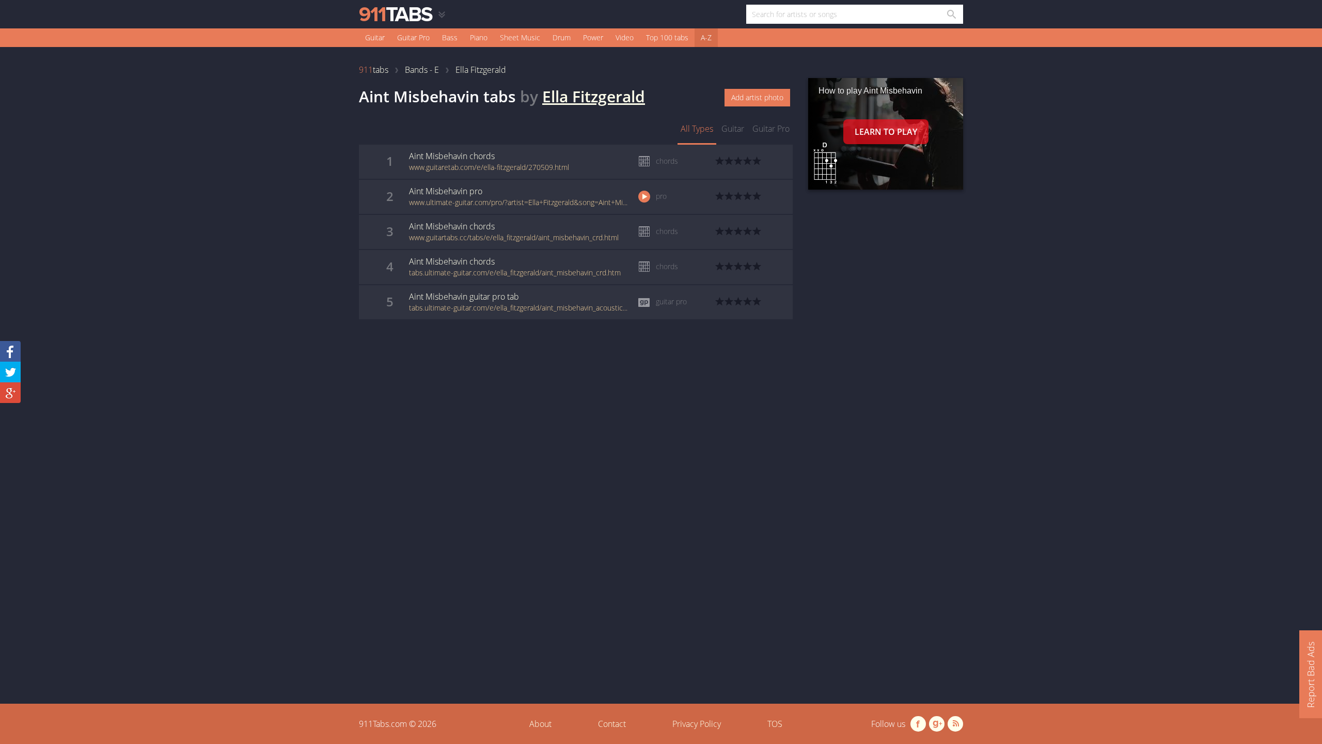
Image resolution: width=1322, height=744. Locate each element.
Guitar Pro (413, 37)
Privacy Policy (696, 724)
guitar (732, 128)
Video (625, 37)
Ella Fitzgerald (593, 96)
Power (593, 37)
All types (697, 128)
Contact (612, 724)
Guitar (375, 37)
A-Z (706, 37)
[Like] (10, 351)
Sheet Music (520, 37)
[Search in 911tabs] (951, 14)
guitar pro (771, 128)
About (540, 724)
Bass (450, 37)
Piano (478, 37)
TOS (774, 724)
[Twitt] (10, 372)
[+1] (10, 392)
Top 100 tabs (667, 37)
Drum (562, 37)
